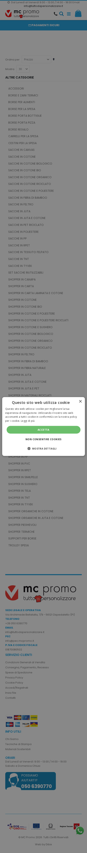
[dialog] (43, 426)
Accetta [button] (43, 429)
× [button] (80, 401)
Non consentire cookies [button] (43, 439)
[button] (43, 448)
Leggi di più (28, 421)
